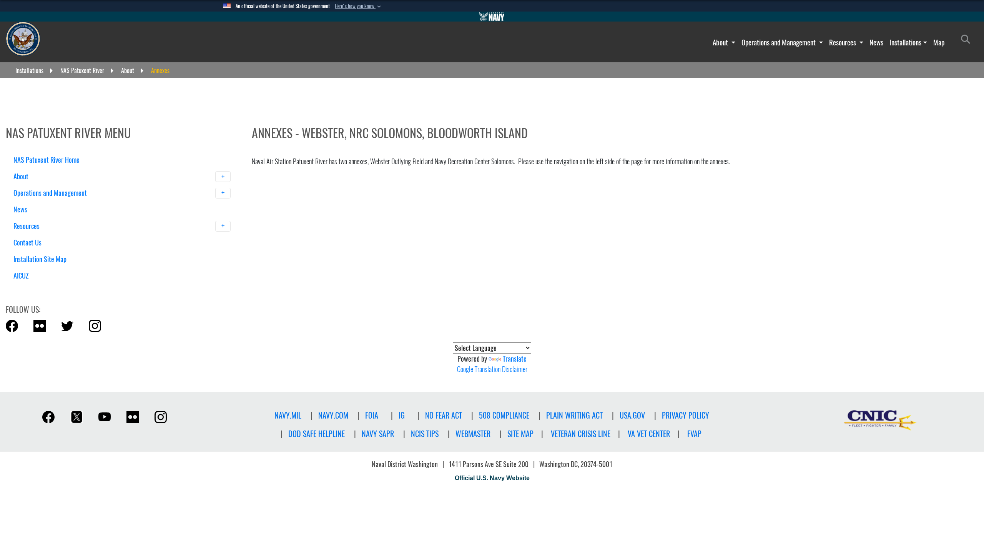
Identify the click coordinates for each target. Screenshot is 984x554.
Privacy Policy (685, 415)
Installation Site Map (39, 259)
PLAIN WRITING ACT (574, 415)
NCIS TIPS (425, 434)
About (721, 42)
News (876, 42)
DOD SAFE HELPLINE (316, 434)
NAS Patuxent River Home (46, 160)
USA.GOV (632, 415)
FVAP (694, 434)
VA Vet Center (649, 434)
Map (938, 42)
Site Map (520, 434)
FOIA (371, 415)
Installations (905, 42)
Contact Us (27, 242)
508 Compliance (504, 415)
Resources (843, 42)
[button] (358, 6)
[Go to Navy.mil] (492, 17)
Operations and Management (779, 42)
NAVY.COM (333, 415)
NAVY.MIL (287, 415)
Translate (515, 359)
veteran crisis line (580, 434)
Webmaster (472, 434)
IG (402, 415)
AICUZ (21, 275)
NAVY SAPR (378, 434)
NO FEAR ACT (443, 415)
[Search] (53, 289)
